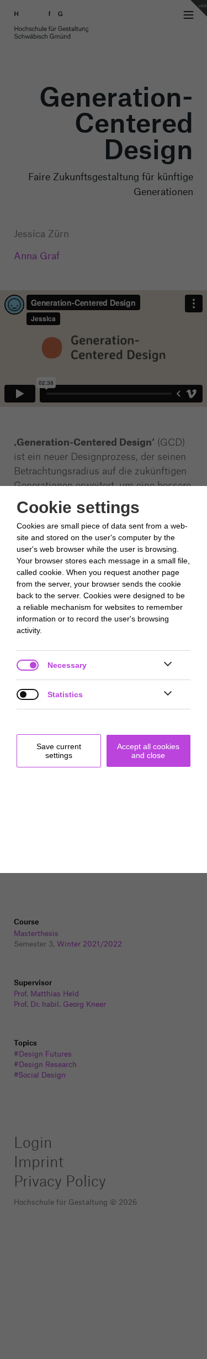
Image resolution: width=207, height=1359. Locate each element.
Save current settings (58, 751)
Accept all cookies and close (148, 751)
